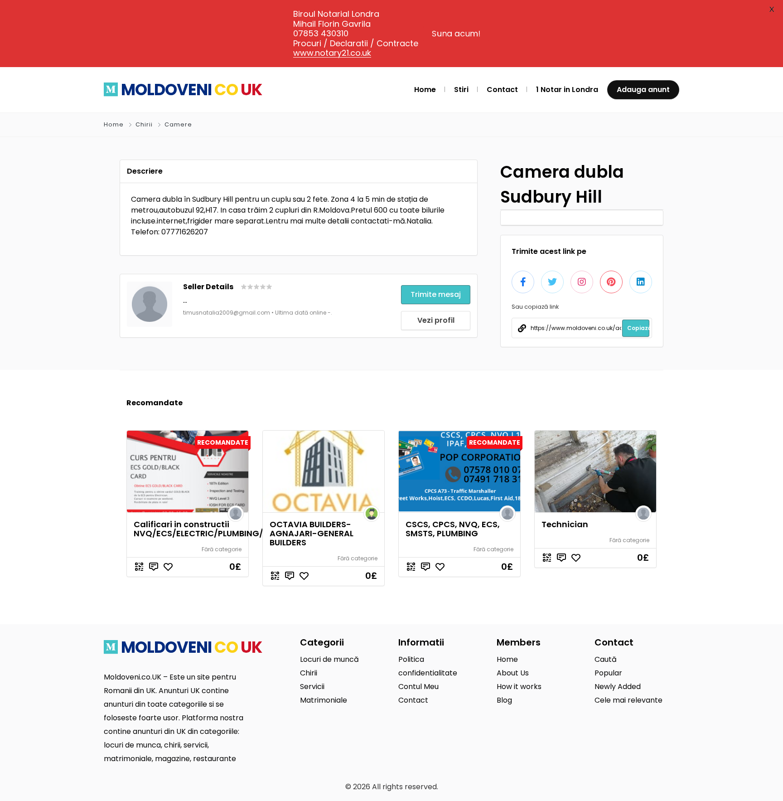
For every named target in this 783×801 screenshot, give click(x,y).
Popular (608, 673)
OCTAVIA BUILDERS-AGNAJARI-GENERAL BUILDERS (311, 533)
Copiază (638, 328)
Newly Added (617, 686)
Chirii (144, 124)
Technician (564, 524)
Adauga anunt (643, 89)
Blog (504, 700)
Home (114, 124)
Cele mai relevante (628, 700)
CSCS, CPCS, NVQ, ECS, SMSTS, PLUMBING (453, 529)
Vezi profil (435, 320)
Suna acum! (456, 33)
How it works (519, 686)
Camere (178, 124)
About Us (513, 673)
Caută (605, 659)
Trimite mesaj (436, 294)
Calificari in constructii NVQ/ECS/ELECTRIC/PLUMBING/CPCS (210, 529)
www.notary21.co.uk (332, 52)
